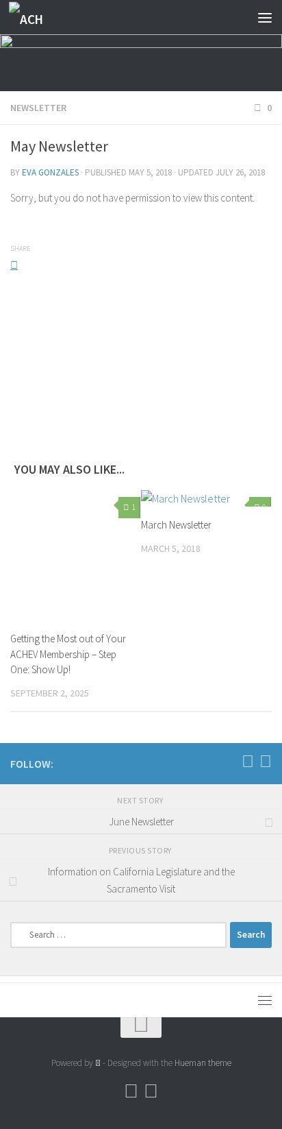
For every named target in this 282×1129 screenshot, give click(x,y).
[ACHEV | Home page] (33, 17)
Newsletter (38, 107)
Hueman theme (203, 1063)
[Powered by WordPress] (98, 1063)
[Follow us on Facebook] (248, 761)
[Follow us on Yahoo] (265, 761)
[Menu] (265, 17)
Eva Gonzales (50, 172)
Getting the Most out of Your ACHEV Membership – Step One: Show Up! (68, 654)
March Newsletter (176, 524)
